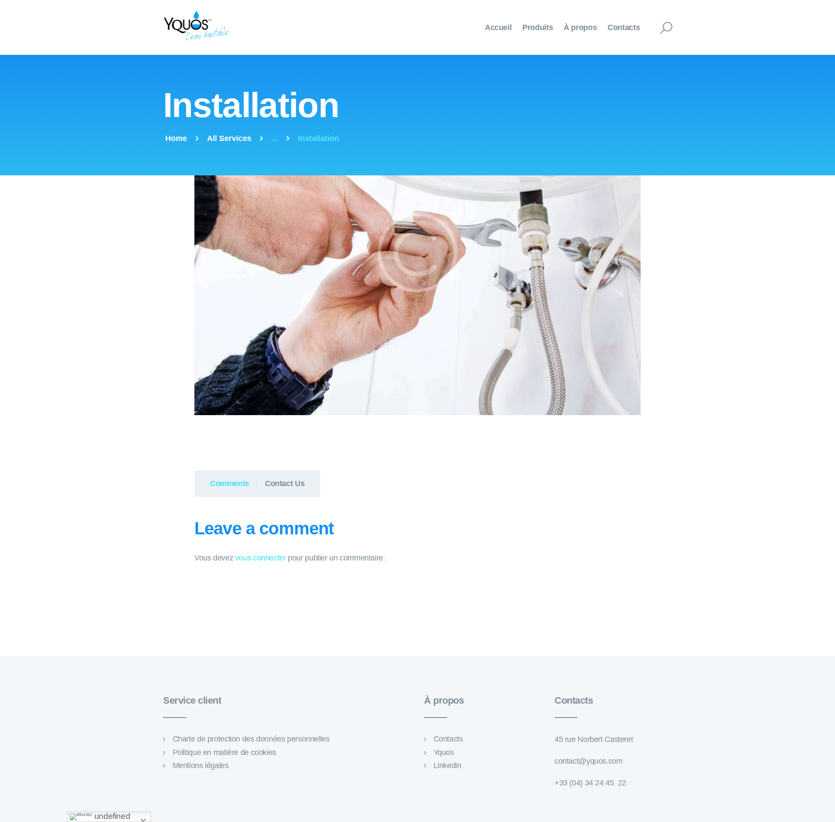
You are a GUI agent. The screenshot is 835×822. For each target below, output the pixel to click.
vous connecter (260, 558)
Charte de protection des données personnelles (251, 739)
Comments (229, 483)
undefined (111, 816)
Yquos (444, 752)
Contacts (448, 739)
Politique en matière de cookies (224, 752)
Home (176, 138)
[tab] (225, 483)
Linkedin (447, 765)
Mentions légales (201, 765)
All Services (229, 138)
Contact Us (284, 483)
